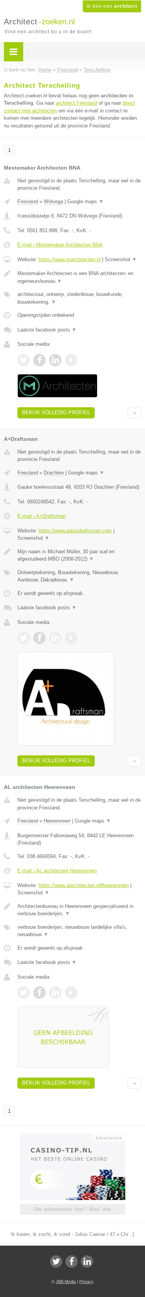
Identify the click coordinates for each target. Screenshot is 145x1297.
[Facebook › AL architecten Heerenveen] (39, 992)
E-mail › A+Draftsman (41, 516)
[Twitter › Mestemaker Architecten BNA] (23, 360)
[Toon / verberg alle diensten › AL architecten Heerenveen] (79, 930)
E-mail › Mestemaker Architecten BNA (60, 245)
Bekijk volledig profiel (56, 412)
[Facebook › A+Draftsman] (39, 638)
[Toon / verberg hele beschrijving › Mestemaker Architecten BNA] (79, 277)
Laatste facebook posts (47, 330)
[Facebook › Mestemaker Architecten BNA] (39, 360)
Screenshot (121, 259)
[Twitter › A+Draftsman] (23, 638)
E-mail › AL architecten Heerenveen (57, 871)
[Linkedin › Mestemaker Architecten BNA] (55, 360)
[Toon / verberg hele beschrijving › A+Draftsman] (79, 555)
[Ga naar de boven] (134, 412)
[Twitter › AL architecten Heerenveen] (23, 992)
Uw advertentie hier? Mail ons (72, 1209)
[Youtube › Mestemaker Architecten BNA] (71, 360)
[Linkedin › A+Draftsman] (55, 638)
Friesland (27, 201)
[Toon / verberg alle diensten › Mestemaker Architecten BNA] (79, 298)
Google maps (85, 201)
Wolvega (53, 201)
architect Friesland (76, 103)
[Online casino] (72, 1137)
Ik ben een (112, 6)
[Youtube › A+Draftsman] (71, 638)
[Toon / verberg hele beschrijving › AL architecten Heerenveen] (79, 910)
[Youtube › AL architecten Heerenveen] (71, 992)
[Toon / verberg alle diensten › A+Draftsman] (79, 576)
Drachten (54, 473)
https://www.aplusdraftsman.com (75, 531)
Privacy (86, 1281)
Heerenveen (57, 821)
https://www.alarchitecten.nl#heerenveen (84, 885)
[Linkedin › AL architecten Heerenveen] (55, 992)
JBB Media (66, 1281)
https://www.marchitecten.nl (70, 259)
